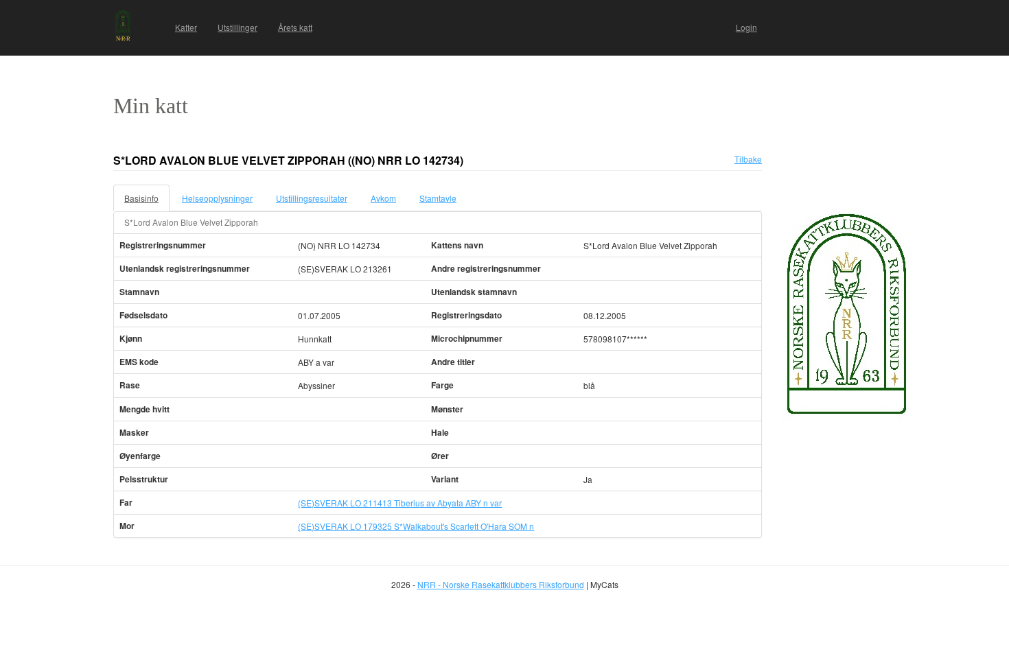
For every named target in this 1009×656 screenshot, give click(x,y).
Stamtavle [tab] (437, 198)
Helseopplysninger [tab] (217, 198)
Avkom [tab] (383, 198)
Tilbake (748, 159)
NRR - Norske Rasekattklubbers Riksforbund (500, 584)
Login (746, 27)
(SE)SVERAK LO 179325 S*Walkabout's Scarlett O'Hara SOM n (416, 526)
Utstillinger (237, 27)
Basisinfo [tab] (141, 198)
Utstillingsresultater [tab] (311, 198)
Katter (186, 27)
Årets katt (295, 27)
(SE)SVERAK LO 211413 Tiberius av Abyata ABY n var (400, 502)
